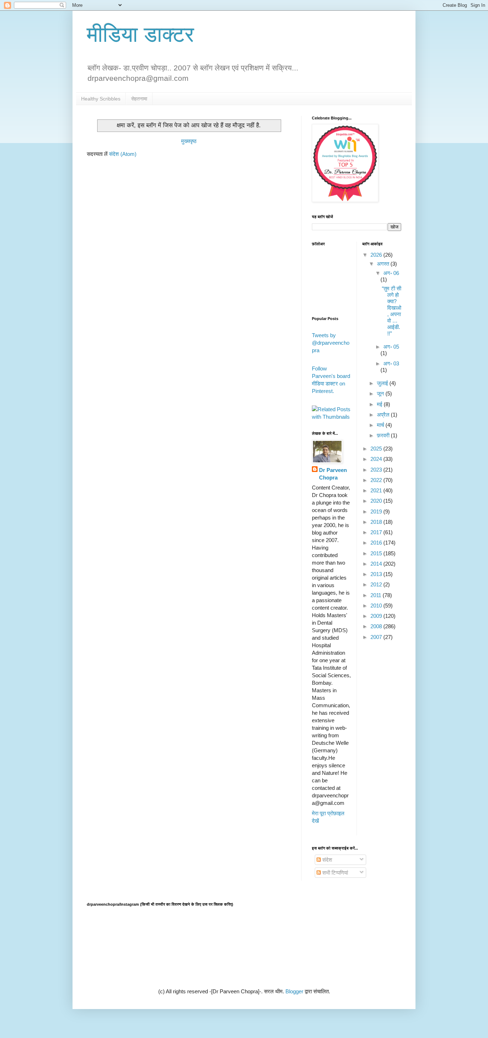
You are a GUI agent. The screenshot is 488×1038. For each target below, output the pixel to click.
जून (381, 393)
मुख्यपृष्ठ (188, 141)
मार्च (381, 425)
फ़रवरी (384, 435)
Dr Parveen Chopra (333, 474)
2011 (376, 595)
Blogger (294, 991)
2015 (376, 553)
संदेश (326, 860)
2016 (376, 543)
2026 (376, 255)
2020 (376, 501)
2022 (376, 480)
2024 (376, 459)
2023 (376, 470)
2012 (376, 584)
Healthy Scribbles (100, 99)
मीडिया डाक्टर (140, 34)
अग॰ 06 (391, 273)
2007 (376, 637)
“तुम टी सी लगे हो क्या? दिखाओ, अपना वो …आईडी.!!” (391, 310)
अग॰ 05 (391, 347)
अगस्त (383, 264)
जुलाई (383, 383)
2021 (376, 490)
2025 (376, 449)
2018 (376, 522)
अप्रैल (384, 415)
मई (380, 404)
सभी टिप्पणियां (334, 873)
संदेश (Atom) (122, 154)
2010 (376, 605)
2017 (376, 532)
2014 (376, 564)
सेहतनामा (139, 99)
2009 (376, 616)
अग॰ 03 (391, 363)
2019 (376, 511)
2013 (376, 574)
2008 (376, 626)
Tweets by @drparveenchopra (330, 342)
